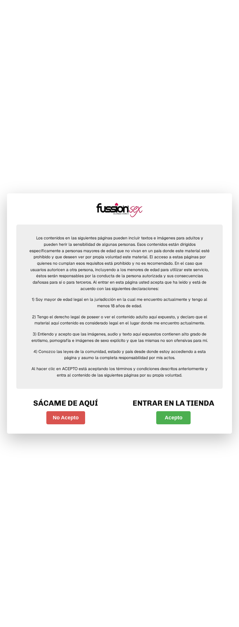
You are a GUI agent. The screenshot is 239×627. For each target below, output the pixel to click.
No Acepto (66, 418)
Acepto (173, 418)
